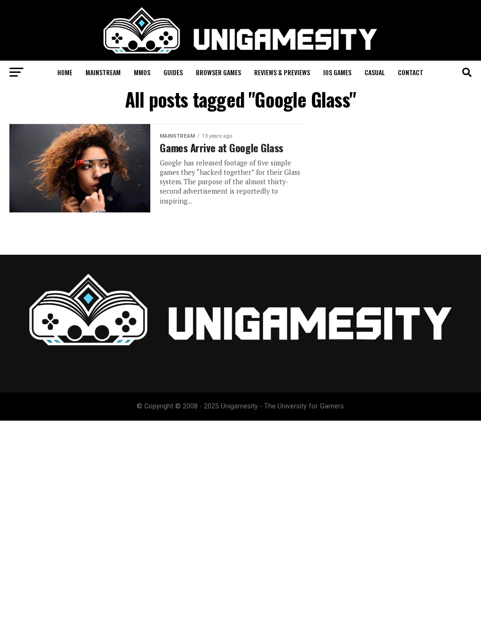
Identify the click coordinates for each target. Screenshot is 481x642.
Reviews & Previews (282, 72)
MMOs (142, 72)
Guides (173, 72)
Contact (410, 72)
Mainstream (103, 72)
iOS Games (337, 72)
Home (64, 72)
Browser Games (218, 72)
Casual (375, 72)
